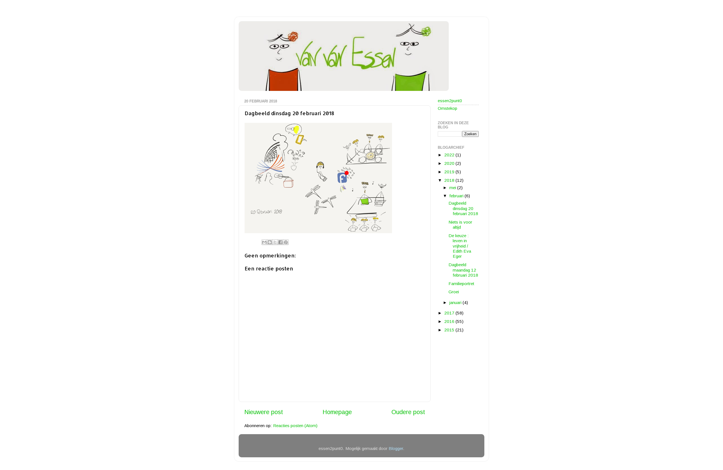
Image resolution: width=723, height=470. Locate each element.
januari (456, 302)
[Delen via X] (275, 242)
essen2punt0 (450, 100)
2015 (450, 329)
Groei (453, 291)
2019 (450, 171)
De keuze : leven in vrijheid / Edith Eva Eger (459, 246)
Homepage (337, 412)
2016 (450, 321)
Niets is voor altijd (460, 224)
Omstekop (447, 108)
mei (453, 187)
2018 (450, 180)
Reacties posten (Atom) (295, 425)
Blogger (396, 448)
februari (457, 195)
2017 (450, 313)
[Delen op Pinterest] (286, 242)
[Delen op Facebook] (280, 242)
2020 (450, 163)
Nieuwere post (263, 412)
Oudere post (408, 412)
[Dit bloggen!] (270, 242)
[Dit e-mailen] (264, 242)
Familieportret (461, 283)
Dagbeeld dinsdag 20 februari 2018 (463, 208)
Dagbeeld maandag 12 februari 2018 (463, 269)
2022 (450, 154)
